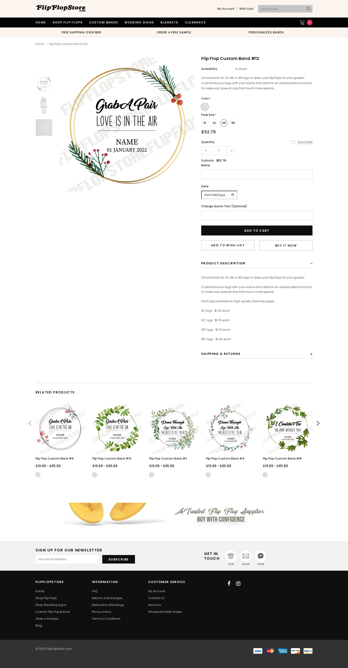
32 (214, 123)
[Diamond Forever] (174, 514)
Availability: (209, 69)
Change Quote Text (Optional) (224, 206)
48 (224, 123)
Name (205, 165)
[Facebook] (229, 583)
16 (204, 123)
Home (40, 44)
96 (233, 123)
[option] (82, 32)
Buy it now (286, 245)
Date (205, 186)
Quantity (207, 142)
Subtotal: (207, 160)
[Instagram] (238, 583)
